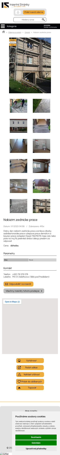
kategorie (3, 26)
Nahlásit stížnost (32, 374)
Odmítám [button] (36, 443)
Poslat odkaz (31, 367)
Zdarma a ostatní (14, 32)
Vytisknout (31, 360)
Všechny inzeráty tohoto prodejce (22, 291)
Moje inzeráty (31, 411)
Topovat (32, 387)
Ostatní (27, 32)
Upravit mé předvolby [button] (36, 448)
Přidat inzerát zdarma (33, 12)
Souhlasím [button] (36, 437)
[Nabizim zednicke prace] (30, 92)
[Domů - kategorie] (3, 32)
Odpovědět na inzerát (20, 284)
